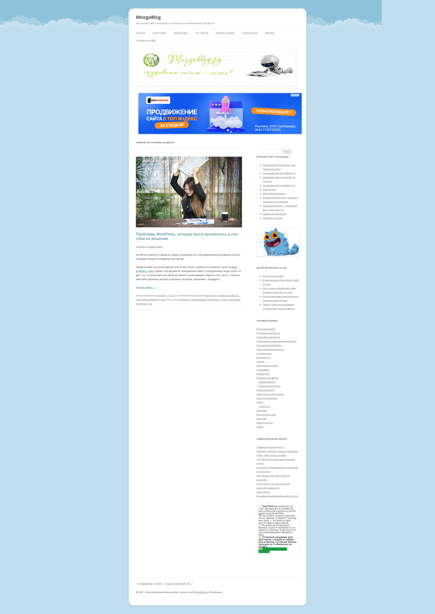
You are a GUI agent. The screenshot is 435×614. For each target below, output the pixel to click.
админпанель (199, 299)
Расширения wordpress (269, 345)
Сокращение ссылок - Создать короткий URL (164, 583)
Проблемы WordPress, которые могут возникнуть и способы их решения (187, 236)
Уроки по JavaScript (267, 398)
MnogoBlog (148, 17)
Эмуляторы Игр (265, 422)
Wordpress (185, 299)
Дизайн (261, 361)
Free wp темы (181, 33)
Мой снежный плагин (274, 193)
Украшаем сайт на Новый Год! (279, 173)
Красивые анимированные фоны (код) (277, 496)
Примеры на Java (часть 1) (271, 447)
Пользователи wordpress (270, 349)
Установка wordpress (268, 333)
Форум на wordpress (268, 377)
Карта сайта (159, 33)
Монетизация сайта (267, 365)
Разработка (263, 373)
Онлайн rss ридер (146, 40)
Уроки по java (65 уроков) (270, 394)
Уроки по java (250, 33)
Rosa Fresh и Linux (266, 414)
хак (150, 303)
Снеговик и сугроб (272, 217)
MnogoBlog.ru (201, 592)
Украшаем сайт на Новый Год (279, 185)
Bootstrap (262, 410)
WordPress (211, 295)
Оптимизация (264, 353)
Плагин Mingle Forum (270, 386)
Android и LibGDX (225, 33)
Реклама (269, 33)
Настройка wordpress (147, 299)
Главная (140, 33)
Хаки (163, 299)
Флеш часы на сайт (273, 276)
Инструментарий (266, 329)
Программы (263, 369)
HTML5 (260, 402)
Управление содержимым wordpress (276, 341)
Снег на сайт (269, 189)
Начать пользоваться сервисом (272, 550)
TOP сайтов (201, 33)
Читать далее (145, 287)
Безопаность (264, 357)
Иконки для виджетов (274, 213)
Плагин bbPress (267, 381)
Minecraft (261, 418)
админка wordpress (228, 295)
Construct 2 (264, 406)
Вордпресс (214, 299)
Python (260, 426)
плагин (224, 299)
